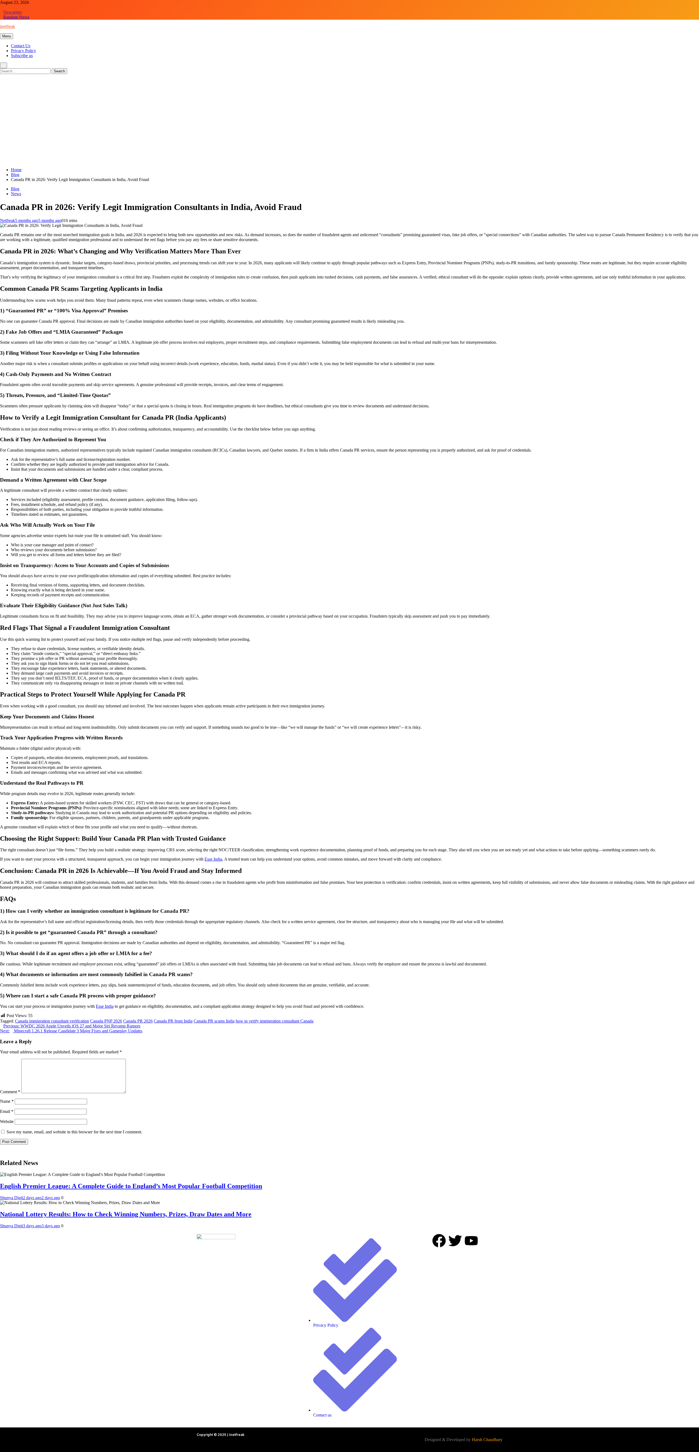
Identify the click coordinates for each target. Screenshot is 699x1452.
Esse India (213, 859)
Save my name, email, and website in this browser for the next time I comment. (74, 1132)
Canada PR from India (173, 1021)
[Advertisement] (349, 125)
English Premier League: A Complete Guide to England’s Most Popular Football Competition (131, 1186)
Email (6, 1111)
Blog (15, 188)
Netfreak (7, 220)
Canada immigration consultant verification (52, 1021)
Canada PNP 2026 (106, 1021)
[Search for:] (26, 71)
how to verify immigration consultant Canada (274, 1021)
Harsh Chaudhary (487, 1439)
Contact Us (20, 45)
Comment (10, 1091)
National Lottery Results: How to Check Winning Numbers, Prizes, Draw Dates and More (125, 1214)
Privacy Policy (23, 50)
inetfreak (7, 26)
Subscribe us (22, 55)
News (16, 193)
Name (7, 1101)
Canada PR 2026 (138, 1021)
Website (7, 1121)
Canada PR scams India (214, 1021)
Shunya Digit (11, 1197)
